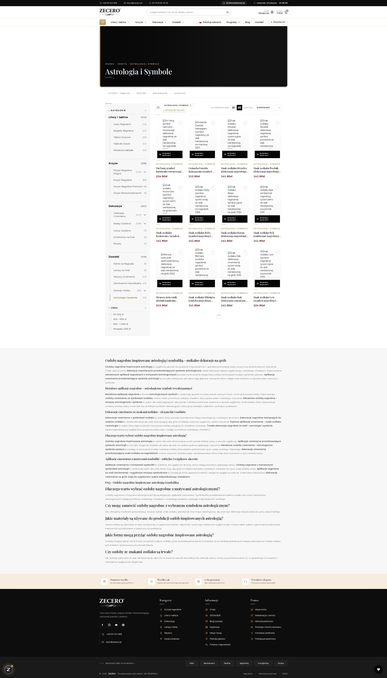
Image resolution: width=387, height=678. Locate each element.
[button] (145, 172)
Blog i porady (216, 621)
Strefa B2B (215, 615)
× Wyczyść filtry (173, 110)
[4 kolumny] (239, 107)
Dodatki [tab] (180, 93)
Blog (247, 22)
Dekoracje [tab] (160, 93)
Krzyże (139, 22)
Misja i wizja (216, 632)
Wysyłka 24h (279, 22)
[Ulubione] (378, 669)
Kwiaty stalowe (171, 638)
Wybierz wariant (166, 154)
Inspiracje (215, 627)
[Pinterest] (123, 625)
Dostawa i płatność (265, 632)
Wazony (168, 632)
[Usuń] (190, 105)
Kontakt (259, 22)
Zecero (109, 64)
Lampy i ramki (170, 627)
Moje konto (261, 609)
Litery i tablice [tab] (119, 93)
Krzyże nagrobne (172, 609)
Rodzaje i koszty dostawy (268, 627)
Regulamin (248, 673)
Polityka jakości (217, 638)
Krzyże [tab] (141, 93)
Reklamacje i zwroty (265, 615)
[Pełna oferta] (102, 22)
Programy (231, 22)
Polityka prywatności (265, 638)
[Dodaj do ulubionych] (180, 123)
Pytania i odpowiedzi (220, 644)
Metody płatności (264, 621)
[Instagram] (109, 625)
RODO (285, 673)
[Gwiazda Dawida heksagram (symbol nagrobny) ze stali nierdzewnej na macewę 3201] (202, 135)
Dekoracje (157, 22)
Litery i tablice (118, 22)
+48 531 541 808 (110, 3)
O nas (212, 609)
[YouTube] (116, 625)
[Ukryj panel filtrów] (158, 107)
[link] (127, 118)
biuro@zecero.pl (134, 3)
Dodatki (176, 22)
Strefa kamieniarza (235, 3)
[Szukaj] (227, 12)
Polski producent (212, 22)
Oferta (122, 64)
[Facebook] (102, 625)
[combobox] (188, 12)
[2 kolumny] (233, 107)
